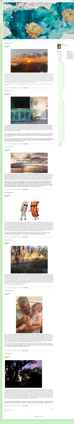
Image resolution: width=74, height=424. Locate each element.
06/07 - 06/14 (61, 110)
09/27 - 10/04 (61, 79)
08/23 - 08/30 (61, 86)
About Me (9, 40)
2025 (59, 54)
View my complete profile (65, 46)
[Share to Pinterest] (27, 87)
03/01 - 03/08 (61, 129)
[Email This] (22, 87)
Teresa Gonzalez (65, 44)
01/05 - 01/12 (61, 140)
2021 (59, 59)
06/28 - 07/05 (61, 106)
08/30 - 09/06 (61, 85)
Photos (14, 40)
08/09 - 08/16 (61, 89)
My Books (19, 40)
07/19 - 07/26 (61, 102)
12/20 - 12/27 (61, 63)
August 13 (7, 150)
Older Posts (51, 408)
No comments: (19, 87)
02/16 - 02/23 (61, 132)
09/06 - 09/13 (61, 83)
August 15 (7, 46)
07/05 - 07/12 (61, 105)
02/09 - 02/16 (61, 133)
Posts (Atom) (11, 410)
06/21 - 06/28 (61, 108)
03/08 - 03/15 (61, 128)
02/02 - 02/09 (61, 135)
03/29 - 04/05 (61, 124)
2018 (59, 143)
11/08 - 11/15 (61, 71)
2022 (59, 58)
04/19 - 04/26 (61, 120)
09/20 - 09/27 (61, 81)
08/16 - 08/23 (61, 87)
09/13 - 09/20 (61, 82)
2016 (59, 146)
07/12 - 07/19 (61, 104)
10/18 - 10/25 (61, 75)
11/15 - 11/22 (61, 70)
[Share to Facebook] (26, 87)
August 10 (7, 294)
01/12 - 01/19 (61, 139)
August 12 (7, 196)
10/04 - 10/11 (61, 78)
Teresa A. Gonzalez (21, 7)
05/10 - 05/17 (61, 116)
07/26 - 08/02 (61, 101)
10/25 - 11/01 (61, 74)
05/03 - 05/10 (61, 117)
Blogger (44, 416)
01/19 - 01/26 (61, 137)
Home (5, 40)
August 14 (7, 94)
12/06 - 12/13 (61, 66)
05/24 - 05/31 (61, 113)
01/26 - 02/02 (61, 136)
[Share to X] (25, 87)
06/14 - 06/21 (61, 109)
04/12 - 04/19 (61, 121)
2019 (59, 142)
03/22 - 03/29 (61, 125)
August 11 (7, 243)
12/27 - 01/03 (61, 62)
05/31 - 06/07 (61, 112)
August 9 (7, 357)
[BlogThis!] (24, 87)
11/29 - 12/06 (61, 67)
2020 (59, 61)
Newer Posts (7, 408)
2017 (59, 144)
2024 (59, 55)
